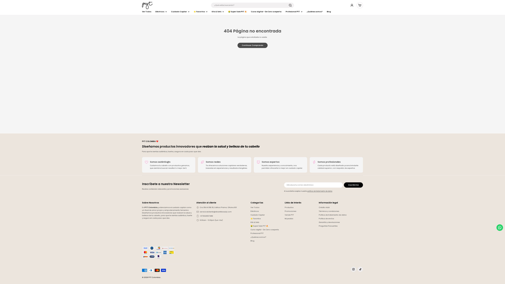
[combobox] (252, 5)
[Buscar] (290, 5)
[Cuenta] (352, 5)
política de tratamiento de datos (319, 191)
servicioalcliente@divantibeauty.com (216, 212)
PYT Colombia (154, 277)
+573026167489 (206, 216)
